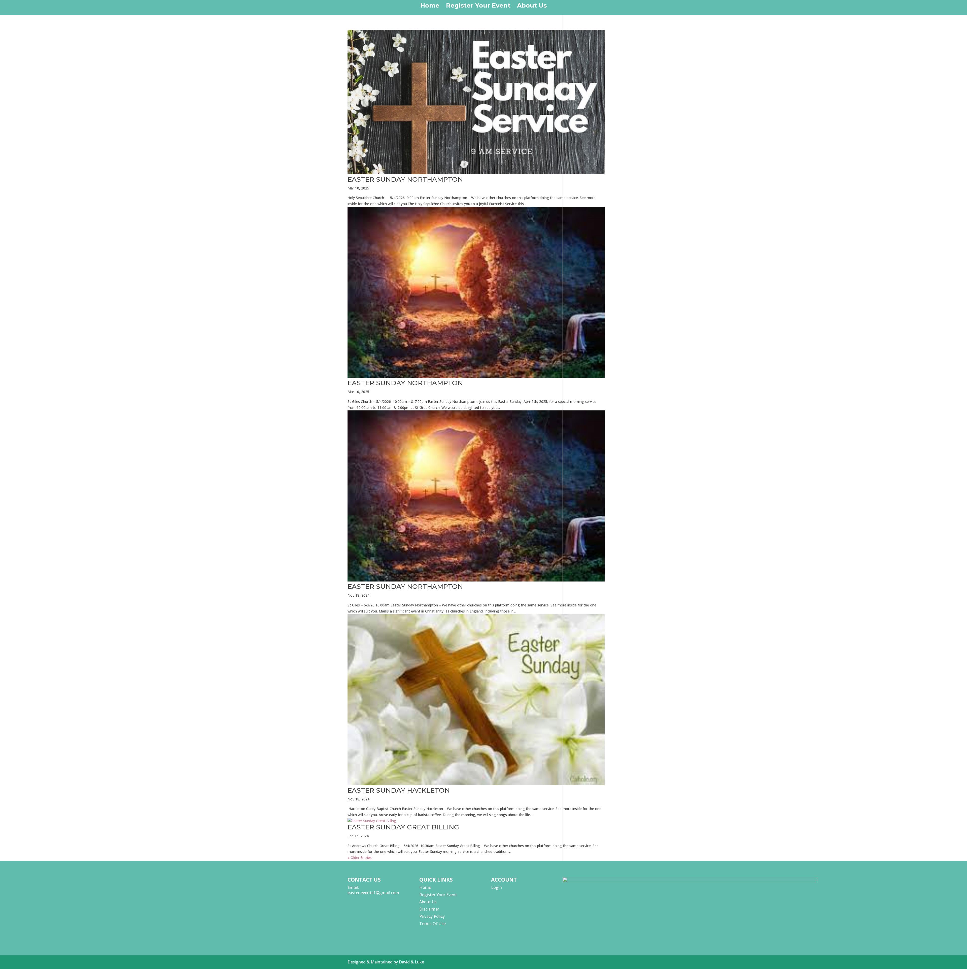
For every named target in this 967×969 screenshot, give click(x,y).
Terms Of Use (432, 923)
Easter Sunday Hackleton (399, 790)
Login (496, 887)
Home (429, 6)
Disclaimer (429, 909)
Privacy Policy (432, 916)
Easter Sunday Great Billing (403, 827)
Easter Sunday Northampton (405, 179)
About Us (532, 6)
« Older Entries (360, 857)
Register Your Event (478, 6)
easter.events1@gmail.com (373, 892)
